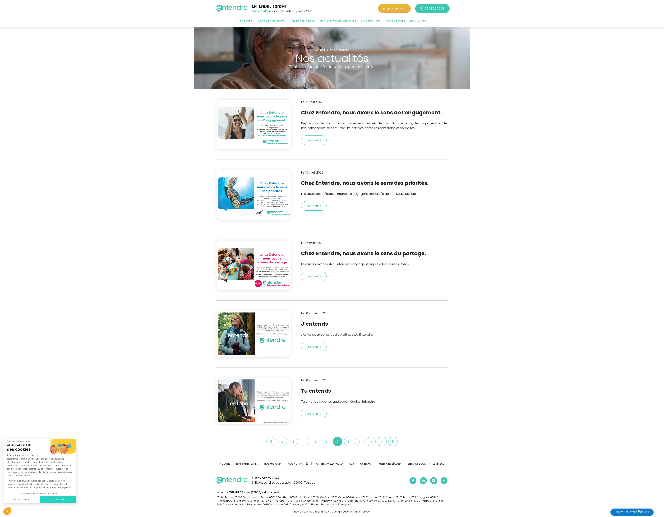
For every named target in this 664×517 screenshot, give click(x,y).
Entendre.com (417, 463)
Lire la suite (313, 140)
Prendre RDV (396, 9)
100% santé (418, 21)
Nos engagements (270, 21)
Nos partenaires (247, 463)
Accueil (225, 463)
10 (371, 442)
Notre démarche (302, 21)
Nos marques (273, 463)
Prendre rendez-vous (626, 512)
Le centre (245, 21)
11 (382, 442)
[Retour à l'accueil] (232, 8)
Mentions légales (390, 463)
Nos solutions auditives (338, 21)
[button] (7, 511)
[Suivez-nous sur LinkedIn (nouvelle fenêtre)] (423, 480)
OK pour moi (57, 499)
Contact (366, 463)
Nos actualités (298, 463)
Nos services (370, 21)
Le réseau (438, 463)
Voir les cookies (21, 499)
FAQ (351, 463)
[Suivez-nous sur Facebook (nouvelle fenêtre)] (412, 480)
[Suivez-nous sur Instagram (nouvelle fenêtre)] (444, 480)
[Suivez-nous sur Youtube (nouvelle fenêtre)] (433, 480)
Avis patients (395, 21)
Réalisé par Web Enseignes (310, 511)
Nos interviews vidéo (329, 463)
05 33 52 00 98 (434, 9)
